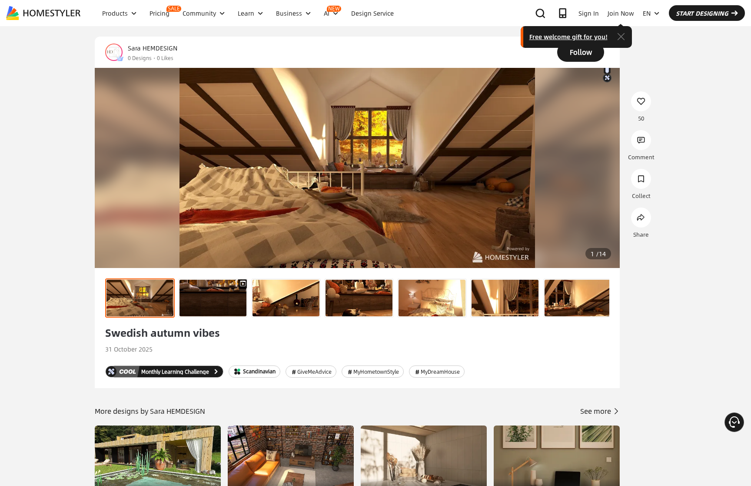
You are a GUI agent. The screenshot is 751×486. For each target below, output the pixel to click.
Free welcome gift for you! (568, 36)
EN (647, 13)
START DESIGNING (702, 13)
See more (596, 411)
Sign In (588, 13)
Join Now (621, 13)
